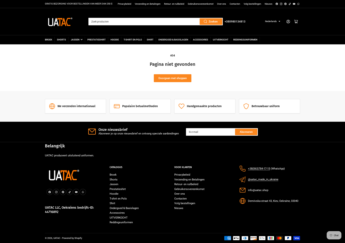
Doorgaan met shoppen (172, 78)
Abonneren (246, 132)
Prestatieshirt (96, 39)
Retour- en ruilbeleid (174, 4)
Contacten (235, 4)
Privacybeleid (124, 4)
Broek (48, 39)
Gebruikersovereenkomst (200, 4)
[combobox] (155, 21)
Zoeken (213, 21)
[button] (272, 21)
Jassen (75, 39)
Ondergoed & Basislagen (173, 39)
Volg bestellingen (252, 4)
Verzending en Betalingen (147, 4)
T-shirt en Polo (133, 39)
